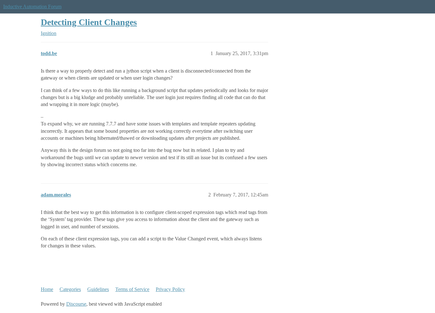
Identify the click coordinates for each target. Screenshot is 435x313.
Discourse (76, 304)
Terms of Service (132, 289)
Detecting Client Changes (89, 22)
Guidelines (98, 289)
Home (47, 289)
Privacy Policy (170, 289)
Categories (70, 289)
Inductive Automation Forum (32, 6)
